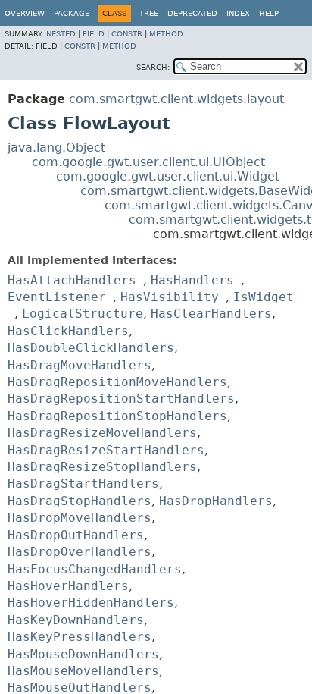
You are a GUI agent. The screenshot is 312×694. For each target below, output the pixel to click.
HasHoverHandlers (68, 586)
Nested (61, 34)
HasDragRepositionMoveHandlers (117, 382)
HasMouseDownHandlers (83, 654)
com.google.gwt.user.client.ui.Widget (167, 176)
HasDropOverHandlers (79, 552)
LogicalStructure (82, 313)
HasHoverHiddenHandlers (91, 602)
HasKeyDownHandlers (76, 620)
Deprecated (192, 13)
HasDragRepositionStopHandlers (117, 416)
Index (238, 13)
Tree (148, 13)
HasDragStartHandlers (83, 483)
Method (166, 34)
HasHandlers (192, 280)
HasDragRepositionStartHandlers (121, 398)
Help (269, 13)
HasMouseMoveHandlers (83, 671)
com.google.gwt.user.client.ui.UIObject (148, 162)
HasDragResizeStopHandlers (102, 467)
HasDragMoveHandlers (79, 365)
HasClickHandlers (68, 331)
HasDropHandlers (216, 501)
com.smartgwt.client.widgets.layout (176, 99)
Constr (126, 34)
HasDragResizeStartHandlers (106, 450)
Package (71, 13)
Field (94, 34)
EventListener (57, 297)
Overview (25, 13)
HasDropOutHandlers (76, 535)
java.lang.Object (56, 147)
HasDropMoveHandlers (79, 517)
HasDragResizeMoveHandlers (102, 433)
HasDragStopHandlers (79, 501)
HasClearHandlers (211, 313)
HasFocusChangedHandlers (95, 569)
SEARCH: (153, 67)
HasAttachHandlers (72, 280)
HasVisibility (169, 297)
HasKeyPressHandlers (79, 637)
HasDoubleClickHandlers (91, 348)
